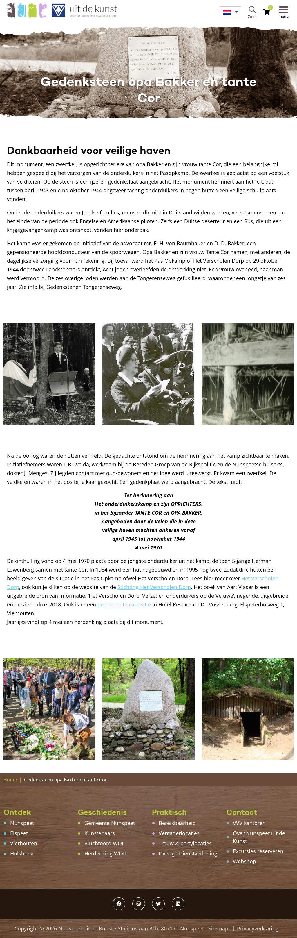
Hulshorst (22, 853)
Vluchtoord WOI (103, 843)
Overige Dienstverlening (188, 853)
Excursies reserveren (258, 851)
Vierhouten (23, 843)
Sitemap (218, 928)
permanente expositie (124, 604)
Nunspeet (22, 822)
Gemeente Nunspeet (109, 822)
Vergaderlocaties (179, 833)
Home (10, 779)
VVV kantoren (249, 822)
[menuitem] (230, 12)
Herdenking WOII (105, 853)
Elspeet (19, 833)
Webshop (244, 861)
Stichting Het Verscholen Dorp (154, 586)
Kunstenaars (99, 833)
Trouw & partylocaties (185, 843)
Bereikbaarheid (177, 822)
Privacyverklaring (257, 928)
